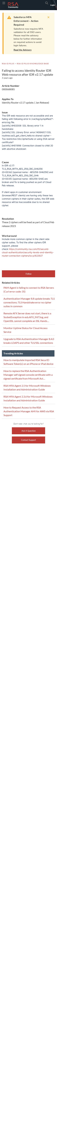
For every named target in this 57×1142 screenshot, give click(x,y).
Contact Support (28, 440)
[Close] (48, 17)
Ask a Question (29, 431)
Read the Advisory (23, 50)
